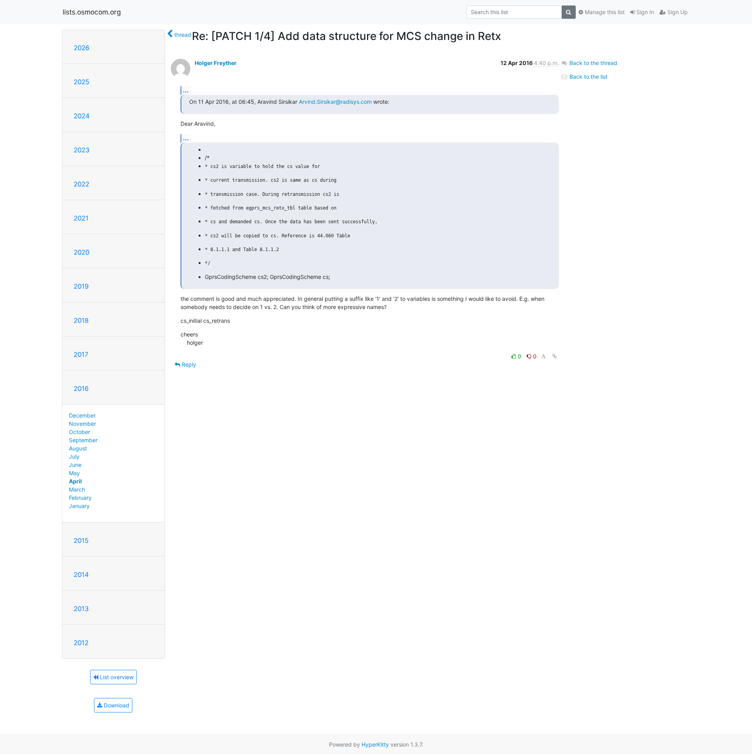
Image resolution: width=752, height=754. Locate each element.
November (82, 423)
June (75, 464)
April (75, 481)
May (74, 473)
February (80, 497)
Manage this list (604, 12)
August (78, 448)
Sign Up (677, 12)
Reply (188, 364)
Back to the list (587, 76)
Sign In (644, 12)
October (79, 432)
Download (115, 705)
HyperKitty (375, 744)
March (77, 489)
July (74, 456)
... (186, 90)
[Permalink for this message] (554, 356)
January (79, 506)
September (83, 440)
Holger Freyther (216, 63)
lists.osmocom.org (92, 12)
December (82, 415)
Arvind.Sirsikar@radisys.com (335, 101)
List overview (116, 677)
